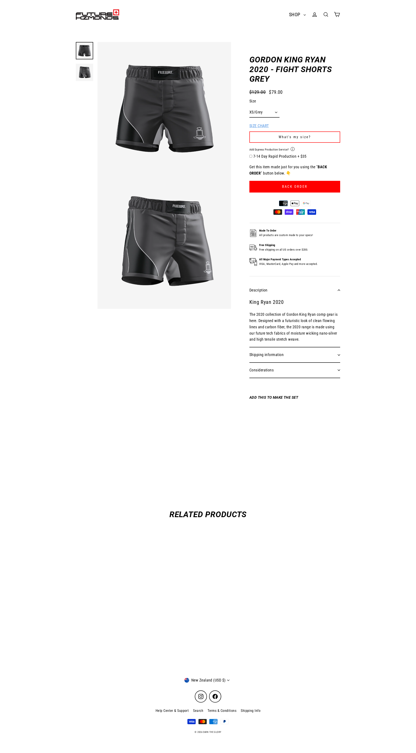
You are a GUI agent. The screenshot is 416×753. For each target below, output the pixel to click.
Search (198, 711)
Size (252, 101)
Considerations (261, 370)
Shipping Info (250, 711)
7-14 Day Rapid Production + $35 (280, 156)
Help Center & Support (172, 711)
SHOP (295, 14)
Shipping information (266, 354)
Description (258, 290)
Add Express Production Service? (269, 149)
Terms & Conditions (222, 711)
